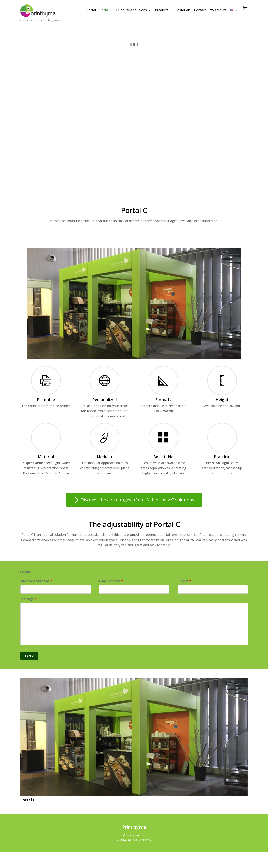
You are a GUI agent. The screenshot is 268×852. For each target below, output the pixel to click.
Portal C (105, 10)
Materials (183, 10)
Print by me (132, 835)
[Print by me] (38, 14)
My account (218, 10)
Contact (200, 10)
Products (161, 10)
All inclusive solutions (131, 10)
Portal (91, 10)
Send (29, 656)
